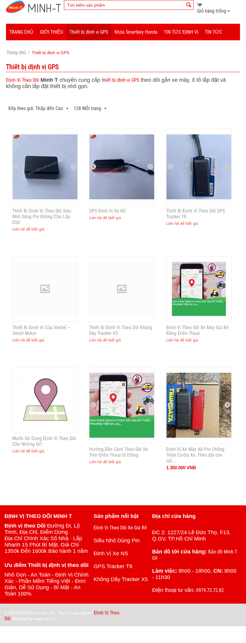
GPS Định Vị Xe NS (107, 211)
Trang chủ (16, 52)
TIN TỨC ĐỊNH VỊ (181, 32)
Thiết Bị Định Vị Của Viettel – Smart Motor (41, 330)
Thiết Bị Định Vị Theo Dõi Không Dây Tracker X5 (120, 330)
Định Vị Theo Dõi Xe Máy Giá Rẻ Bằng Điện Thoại (197, 330)
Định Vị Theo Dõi (22, 80)
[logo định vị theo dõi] (33, 7)
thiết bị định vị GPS (120, 80)
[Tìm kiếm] (189, 5)
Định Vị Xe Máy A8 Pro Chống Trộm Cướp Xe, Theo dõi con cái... (195, 455)
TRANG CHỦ (21, 32)
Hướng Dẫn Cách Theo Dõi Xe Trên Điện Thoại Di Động (118, 452)
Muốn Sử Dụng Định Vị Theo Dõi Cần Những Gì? (44, 441)
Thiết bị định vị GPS (89, 32)
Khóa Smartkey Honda (136, 32)
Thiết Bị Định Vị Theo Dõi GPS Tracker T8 (195, 213)
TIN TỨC (213, 32)
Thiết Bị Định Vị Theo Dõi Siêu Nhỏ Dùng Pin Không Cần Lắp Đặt (41, 216)
